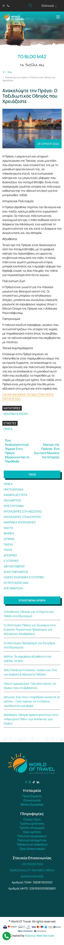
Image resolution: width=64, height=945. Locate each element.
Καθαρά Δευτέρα (15, 495)
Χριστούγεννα (14, 506)
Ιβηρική (9, 533)
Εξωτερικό (11, 561)
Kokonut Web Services (39, 936)
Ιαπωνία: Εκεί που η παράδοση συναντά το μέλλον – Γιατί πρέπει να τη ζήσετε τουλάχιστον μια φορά (32, 701)
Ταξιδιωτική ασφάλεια (32, 844)
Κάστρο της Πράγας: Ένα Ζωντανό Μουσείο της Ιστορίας (46, 451)
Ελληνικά (49, 6)
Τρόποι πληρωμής (32, 828)
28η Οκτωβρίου (14, 566)
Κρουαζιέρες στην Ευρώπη (22, 517)
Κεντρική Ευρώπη (16, 414)
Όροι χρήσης (32, 832)
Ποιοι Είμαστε (32, 796)
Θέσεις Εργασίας (32, 804)
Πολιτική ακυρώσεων (32, 836)
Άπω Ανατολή (13, 588)
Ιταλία (8, 550)
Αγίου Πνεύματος (16, 572)
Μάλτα (8, 528)
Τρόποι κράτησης (32, 823)
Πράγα (8, 429)
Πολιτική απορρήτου (32, 840)
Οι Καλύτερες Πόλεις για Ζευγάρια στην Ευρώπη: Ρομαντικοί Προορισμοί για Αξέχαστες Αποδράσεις (30, 629)
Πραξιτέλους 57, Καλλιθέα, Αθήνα (32, 870)
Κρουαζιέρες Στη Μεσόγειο (23, 511)
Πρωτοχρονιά (13, 489)
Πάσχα (8, 544)
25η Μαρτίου (12, 500)
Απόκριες (10, 555)
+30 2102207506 (32, 864)
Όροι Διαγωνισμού (32, 849)
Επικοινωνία (32, 800)
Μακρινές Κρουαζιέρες (20, 522)
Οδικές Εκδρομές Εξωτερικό (24, 577)
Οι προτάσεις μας (16, 583)
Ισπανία (9, 539)
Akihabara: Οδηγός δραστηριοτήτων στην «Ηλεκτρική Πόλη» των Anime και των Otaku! (31, 719)
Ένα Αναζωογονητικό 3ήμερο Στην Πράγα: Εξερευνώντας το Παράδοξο (17, 450)
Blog (10, 72)
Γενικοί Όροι (32, 819)
